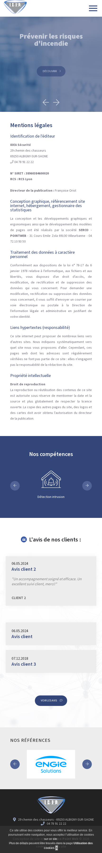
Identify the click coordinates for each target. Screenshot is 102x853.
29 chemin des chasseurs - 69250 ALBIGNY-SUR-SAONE (55, 820)
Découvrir (50, 68)
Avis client (22, 636)
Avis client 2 (24, 569)
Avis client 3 (24, 664)
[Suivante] (56, 101)
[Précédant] (46, 101)
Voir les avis (49, 700)
